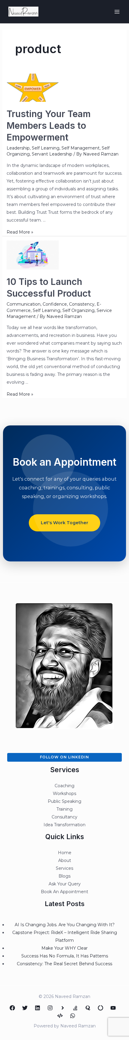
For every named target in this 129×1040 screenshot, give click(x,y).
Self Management (81, 148)
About (64, 860)
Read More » (20, 232)
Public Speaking (64, 801)
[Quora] (88, 1008)
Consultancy (64, 817)
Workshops (64, 793)
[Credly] (62, 1008)
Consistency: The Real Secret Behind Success (64, 963)
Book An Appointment (64, 891)
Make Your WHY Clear (64, 948)
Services (64, 868)
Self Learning (45, 148)
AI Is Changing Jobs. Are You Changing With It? (65, 924)
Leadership (18, 148)
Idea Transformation (65, 824)
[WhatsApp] (72, 1015)
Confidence (55, 304)
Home (64, 852)
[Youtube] (113, 1008)
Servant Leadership (52, 154)
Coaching (64, 785)
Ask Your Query (65, 884)
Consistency (81, 304)
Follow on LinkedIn (64, 757)
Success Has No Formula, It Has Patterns (64, 956)
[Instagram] (50, 1008)
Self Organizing (78, 310)
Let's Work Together (64, 522)
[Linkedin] (37, 1008)
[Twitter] (25, 1008)
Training (64, 809)
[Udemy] (60, 1015)
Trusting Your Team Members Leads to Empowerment (49, 125)
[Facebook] (12, 1008)
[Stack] (75, 1008)
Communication (23, 304)
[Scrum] (100, 1008)
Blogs (64, 876)
